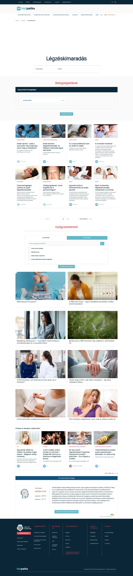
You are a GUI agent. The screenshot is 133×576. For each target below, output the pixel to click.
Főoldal (17, 20)
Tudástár (23, 20)
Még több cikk (109, 473)
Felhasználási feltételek (22, 541)
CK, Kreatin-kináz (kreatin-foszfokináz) (40, 540)
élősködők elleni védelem (42, 15)
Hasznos (57, 2)
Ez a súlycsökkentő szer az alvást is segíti (79, 144)
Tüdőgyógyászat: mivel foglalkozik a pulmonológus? (53, 187)
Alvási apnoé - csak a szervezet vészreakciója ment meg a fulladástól (27, 145)
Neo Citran (68, 540)
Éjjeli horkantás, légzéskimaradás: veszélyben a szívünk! (104, 187)
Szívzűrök (20, 181)
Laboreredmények (66, 2)
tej (18, 446)
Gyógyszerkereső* (72, 526)
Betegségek (39, 69)
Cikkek (60, 69)
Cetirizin (68, 536)
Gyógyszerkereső (37, 2)
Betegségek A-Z (48, 2)
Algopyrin (68, 532)
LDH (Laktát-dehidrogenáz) (40, 536)
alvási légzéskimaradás (50, 139)
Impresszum (20, 538)
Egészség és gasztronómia (77, 446)
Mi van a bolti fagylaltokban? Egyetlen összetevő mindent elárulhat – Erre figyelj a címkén (79, 454)
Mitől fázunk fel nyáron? (26, 302)
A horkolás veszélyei (104, 143)
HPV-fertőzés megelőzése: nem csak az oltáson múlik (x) (92, 419)
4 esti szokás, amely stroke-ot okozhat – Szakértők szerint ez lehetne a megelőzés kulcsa (52, 454)
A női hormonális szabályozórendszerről (33, 419)
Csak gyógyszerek (37, 248)
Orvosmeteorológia (24, 15)
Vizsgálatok (93, 536)
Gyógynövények (93, 540)
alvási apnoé (20, 139)
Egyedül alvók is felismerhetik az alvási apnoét (78, 187)
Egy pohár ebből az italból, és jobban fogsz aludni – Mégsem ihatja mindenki (27, 453)
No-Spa (67, 543)
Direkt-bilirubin (37, 548)
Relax (96, 139)
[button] (40, 527)
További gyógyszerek (66, 266)
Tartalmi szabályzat (21, 549)
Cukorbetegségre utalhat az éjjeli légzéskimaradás (24, 187)
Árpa (53, 541)
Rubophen (68, 547)
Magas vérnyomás (86, 15)
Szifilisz (54, 549)
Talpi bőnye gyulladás (54, 545)
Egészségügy (47, 181)
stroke (45, 446)
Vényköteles (35, 252)
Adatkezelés (20, 545)
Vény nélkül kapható (38, 255)
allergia (75, 15)
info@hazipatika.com (111, 569)
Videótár (106, 536)
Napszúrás (54, 532)
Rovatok (28, 2)
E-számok (107, 543)
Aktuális (21, 2)
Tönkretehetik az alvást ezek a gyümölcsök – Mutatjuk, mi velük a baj (105, 452)
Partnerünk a (103, 516)
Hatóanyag (87, 237)
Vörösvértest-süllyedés (39, 532)
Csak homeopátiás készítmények (41, 259)
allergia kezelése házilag (61, 15)
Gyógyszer (45, 237)
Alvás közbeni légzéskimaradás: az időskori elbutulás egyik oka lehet (53, 146)
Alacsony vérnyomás (54, 536)
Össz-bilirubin (37, 544)
